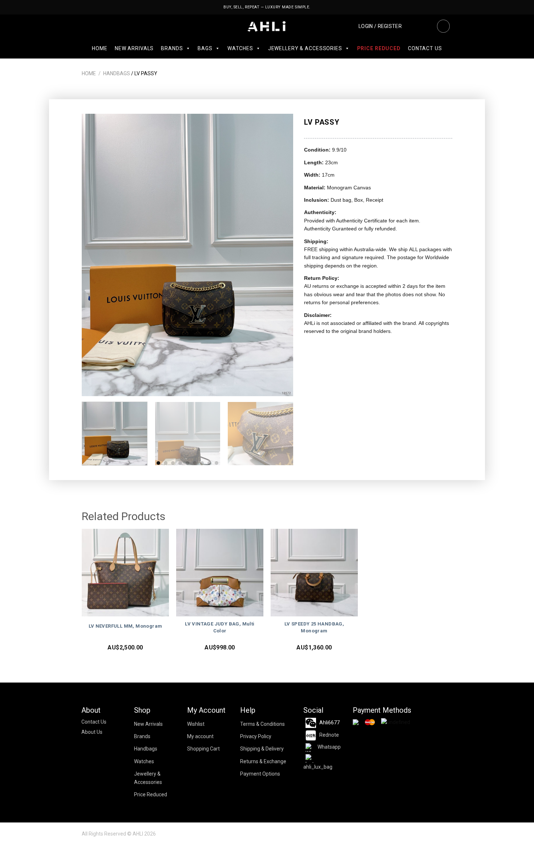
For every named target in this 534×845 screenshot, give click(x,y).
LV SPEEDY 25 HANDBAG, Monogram (314, 627)
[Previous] (95, 255)
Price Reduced (379, 48)
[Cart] (426, 26)
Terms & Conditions (262, 724)
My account (200, 736)
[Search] (443, 26)
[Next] (280, 255)
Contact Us (425, 48)
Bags (205, 48)
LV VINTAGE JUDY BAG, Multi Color (219, 627)
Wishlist (196, 724)
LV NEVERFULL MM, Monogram (125, 626)
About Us (91, 732)
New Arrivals (134, 48)
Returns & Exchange (263, 761)
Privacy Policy (255, 736)
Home (99, 48)
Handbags (116, 73)
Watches (240, 48)
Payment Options (260, 774)
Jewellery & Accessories (305, 48)
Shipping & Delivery (262, 749)
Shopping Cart (203, 749)
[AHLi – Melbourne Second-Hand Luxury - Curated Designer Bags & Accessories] (267, 26)
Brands (172, 48)
